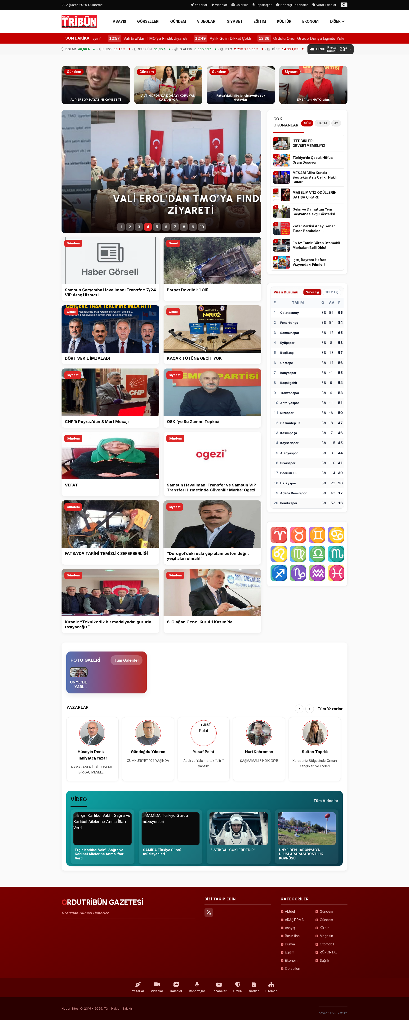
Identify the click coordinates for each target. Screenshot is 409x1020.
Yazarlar (200, 5)
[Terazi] (317, 554)
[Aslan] (279, 554)
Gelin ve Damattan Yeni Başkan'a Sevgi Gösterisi (314, 211)
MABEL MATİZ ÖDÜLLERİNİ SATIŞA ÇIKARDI (315, 194)
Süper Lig (312, 292)
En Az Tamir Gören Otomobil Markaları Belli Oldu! (316, 245)
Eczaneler (219, 991)
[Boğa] (298, 535)
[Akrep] (336, 554)
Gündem (73, 243)
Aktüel (290, 911)
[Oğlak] (298, 573)
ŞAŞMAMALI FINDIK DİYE (259, 761)
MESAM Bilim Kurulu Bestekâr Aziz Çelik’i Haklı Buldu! (315, 177)
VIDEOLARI (206, 21)
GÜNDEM (178, 21)
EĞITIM (259, 21)
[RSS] (208, 912)
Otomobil (327, 944)
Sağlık (324, 960)
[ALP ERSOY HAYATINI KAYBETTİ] (96, 85)
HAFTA (322, 123)
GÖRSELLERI (148, 21)
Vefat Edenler (325, 5)
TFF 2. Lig (331, 292)
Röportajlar (263, 5)
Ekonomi (291, 960)
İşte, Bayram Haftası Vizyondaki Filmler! (310, 262)
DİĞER (336, 21)
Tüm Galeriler (126, 660)
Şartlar (254, 991)
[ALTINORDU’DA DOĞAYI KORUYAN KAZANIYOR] (168, 85)
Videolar (220, 5)
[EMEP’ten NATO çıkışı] (313, 85)
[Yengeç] (336, 535)
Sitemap (271, 991)
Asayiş (290, 928)
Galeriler (241, 5)
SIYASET (234, 21)
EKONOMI (310, 21)
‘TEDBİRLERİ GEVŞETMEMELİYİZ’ (309, 143)
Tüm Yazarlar (330, 708)
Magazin (326, 936)
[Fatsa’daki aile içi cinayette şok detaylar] (241, 85)
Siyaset (73, 375)
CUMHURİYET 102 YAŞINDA (148, 761)
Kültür (324, 928)
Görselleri (292, 968)
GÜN (307, 123)
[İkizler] (317, 535)
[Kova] (317, 573)
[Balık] (336, 573)
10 (202, 227)
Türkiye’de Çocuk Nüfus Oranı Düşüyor (313, 160)
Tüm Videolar (325, 800)
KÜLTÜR (284, 21)
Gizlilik (237, 991)
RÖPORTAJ (329, 952)
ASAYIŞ (119, 21)
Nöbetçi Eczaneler (294, 5)
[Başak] (298, 554)
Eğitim (289, 952)
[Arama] (344, 4)
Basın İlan (292, 936)
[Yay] (279, 573)
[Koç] (279, 535)
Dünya (290, 944)
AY (336, 123)
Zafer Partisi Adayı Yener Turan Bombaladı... (314, 228)
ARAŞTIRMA (294, 920)
